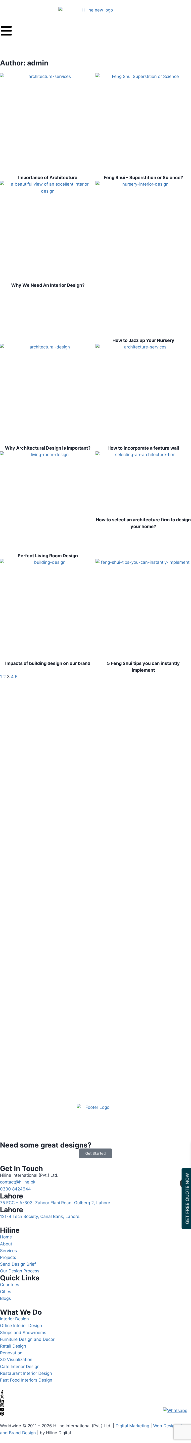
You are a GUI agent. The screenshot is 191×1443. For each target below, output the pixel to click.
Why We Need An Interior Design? (48, 285)
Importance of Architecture (47, 177)
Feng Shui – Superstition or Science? (143, 177)
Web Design (164, 1425)
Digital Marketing (132, 1425)
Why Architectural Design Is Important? (48, 448)
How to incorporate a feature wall (143, 448)
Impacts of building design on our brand (47, 663)
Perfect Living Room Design (48, 555)
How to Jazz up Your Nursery (143, 340)
